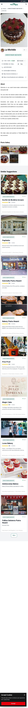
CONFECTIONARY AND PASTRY (15, 8)
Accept (13, 703)
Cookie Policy (7, 699)
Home (4, 8)
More (14, 535)
